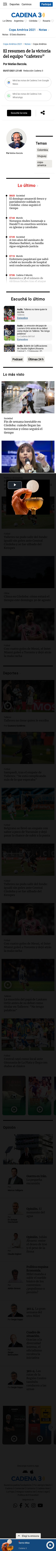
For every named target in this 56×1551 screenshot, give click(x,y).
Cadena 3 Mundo (24, 275)
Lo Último (7, 21)
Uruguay (42, 156)
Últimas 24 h (36, 359)
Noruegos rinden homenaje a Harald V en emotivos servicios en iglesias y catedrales (28, 224)
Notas (43, 29)
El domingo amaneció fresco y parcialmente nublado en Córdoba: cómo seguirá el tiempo (27, 203)
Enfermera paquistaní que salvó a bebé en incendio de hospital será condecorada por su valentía (29, 262)
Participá (46, 4)
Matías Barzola (16, 153)
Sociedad (20, 195)
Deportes (14, 4)
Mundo (19, 218)
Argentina (18, 21)
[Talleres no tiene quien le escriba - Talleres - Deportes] (9, 313)
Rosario (46, 21)
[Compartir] (43, 113)
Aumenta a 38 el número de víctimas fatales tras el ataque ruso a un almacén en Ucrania (27, 281)
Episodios (22, 317)
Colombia (42, 149)
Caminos (26, 4)
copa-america (41, 164)
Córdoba (33, 21)
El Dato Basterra (18, 34)
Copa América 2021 (23, 29)
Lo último (27, 185)
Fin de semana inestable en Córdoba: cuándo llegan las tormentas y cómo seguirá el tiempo (23, 427)
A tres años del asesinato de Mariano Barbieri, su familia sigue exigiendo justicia (26, 243)
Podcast (17, 359)
